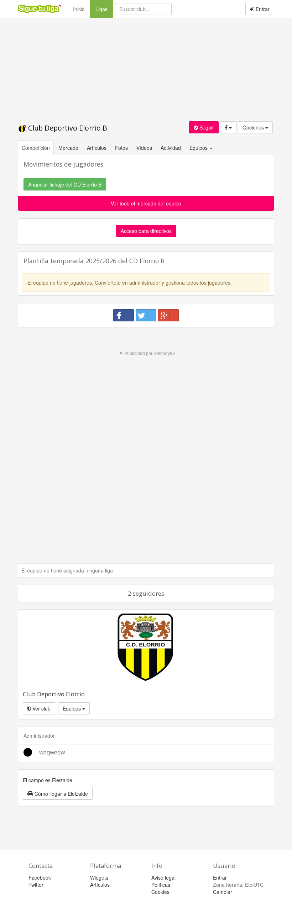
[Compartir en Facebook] (123, 315)
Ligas (104, 8)
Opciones (254, 127)
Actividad (171, 147)
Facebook (39, 877)
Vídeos (144, 147)
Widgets (99, 877)
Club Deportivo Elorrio (54, 694)
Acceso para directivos (146, 230)
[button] (58, 793)
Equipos (72, 708)
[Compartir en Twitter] (146, 315)
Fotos (121, 147)
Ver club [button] (41, 708)
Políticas (160, 884)
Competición (36, 147)
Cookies (160, 891)
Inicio (79, 8)
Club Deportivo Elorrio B (66, 128)
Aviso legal (163, 877)
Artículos (96, 147)
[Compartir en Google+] (168, 315)
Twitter (35, 884)
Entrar (262, 8)
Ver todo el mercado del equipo (146, 203)
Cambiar (222, 891)
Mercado (68, 147)
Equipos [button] (199, 147)
